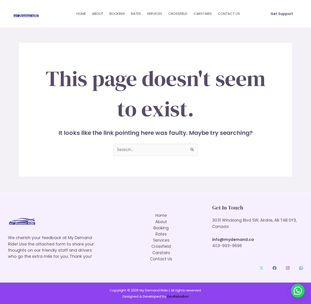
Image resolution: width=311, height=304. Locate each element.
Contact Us (229, 13)
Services (154, 13)
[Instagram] (288, 268)
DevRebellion (178, 296)
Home (81, 13)
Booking (117, 13)
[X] (261, 268)
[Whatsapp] (301, 268)
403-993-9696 (227, 245)
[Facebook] (275, 268)
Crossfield (177, 13)
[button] (281, 13)
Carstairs (203, 13)
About (97, 13)
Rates (136, 13)
